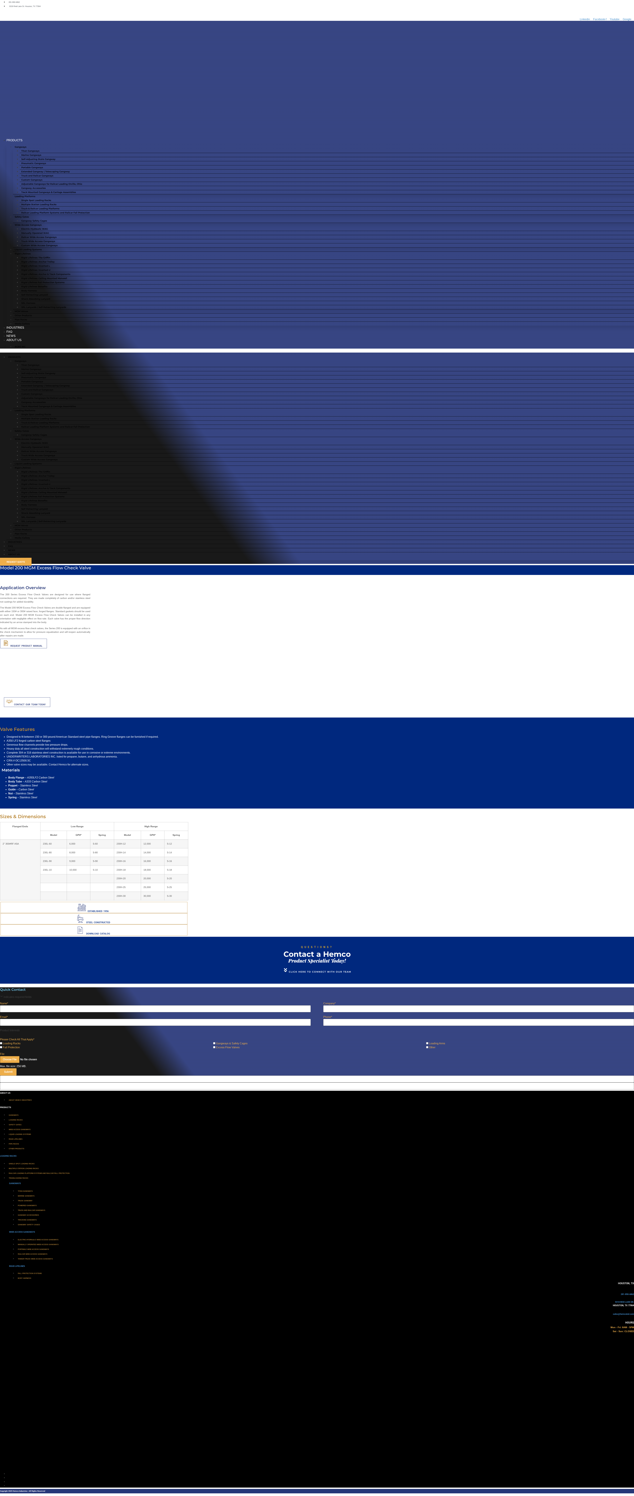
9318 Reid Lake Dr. (624, 1302)
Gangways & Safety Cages (231, 1043)
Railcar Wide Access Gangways (39, 237)
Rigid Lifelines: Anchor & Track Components (45, 274)
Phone (327, 1017)
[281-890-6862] (633, 1290)
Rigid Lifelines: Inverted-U (35, 270)
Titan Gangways (30, 151)
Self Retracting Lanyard (34, 294)
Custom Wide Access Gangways (39, 245)
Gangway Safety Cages (34, 220)
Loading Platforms (25, 196)
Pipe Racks (21, 319)
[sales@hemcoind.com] (633, 1310)
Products (14, 140)
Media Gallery (22, 323)
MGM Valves (21, 311)
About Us (13, 340)
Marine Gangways (31, 155)
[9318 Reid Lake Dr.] (633, 1298)
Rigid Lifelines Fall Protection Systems (43, 282)
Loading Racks (11, 1043)
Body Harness (29, 290)
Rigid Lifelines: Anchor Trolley (38, 261)
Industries (15, 327)
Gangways (20, 147)
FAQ (9, 331)
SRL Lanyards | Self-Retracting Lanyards (43, 307)
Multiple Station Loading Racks (38, 204)
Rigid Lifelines (23, 253)
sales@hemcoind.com (623, 1314)
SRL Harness (28, 303)
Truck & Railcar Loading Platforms (40, 208)
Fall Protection (11, 1047)
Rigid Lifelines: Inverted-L (35, 266)
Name (4, 1003)
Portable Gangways (32, 167)
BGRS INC (20, 346)
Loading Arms (437, 1043)
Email (4, 1017)
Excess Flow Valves (228, 1047)
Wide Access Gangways (28, 225)
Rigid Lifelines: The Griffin (35, 257)
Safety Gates (22, 216)
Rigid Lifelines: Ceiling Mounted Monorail (44, 278)
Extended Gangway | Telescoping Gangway (45, 171)
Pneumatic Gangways (33, 163)
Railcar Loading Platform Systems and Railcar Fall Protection (55, 212)
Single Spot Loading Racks (36, 200)
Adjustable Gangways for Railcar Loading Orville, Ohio (51, 184)
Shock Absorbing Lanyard (35, 299)
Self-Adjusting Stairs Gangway (38, 159)
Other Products (23, 315)
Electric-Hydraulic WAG (34, 228)
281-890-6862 (627, 1294)
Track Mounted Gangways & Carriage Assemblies (48, 192)
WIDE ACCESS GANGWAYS (22, 1232)
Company (329, 1003)
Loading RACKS (8, 1156)
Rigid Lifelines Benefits (34, 286)
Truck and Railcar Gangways (37, 175)
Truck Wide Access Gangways (38, 241)
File (2, 1054)
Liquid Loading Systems (28, 249)
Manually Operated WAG (35, 233)
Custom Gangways (31, 179)
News (11, 336)
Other (432, 1047)
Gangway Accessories (33, 188)
